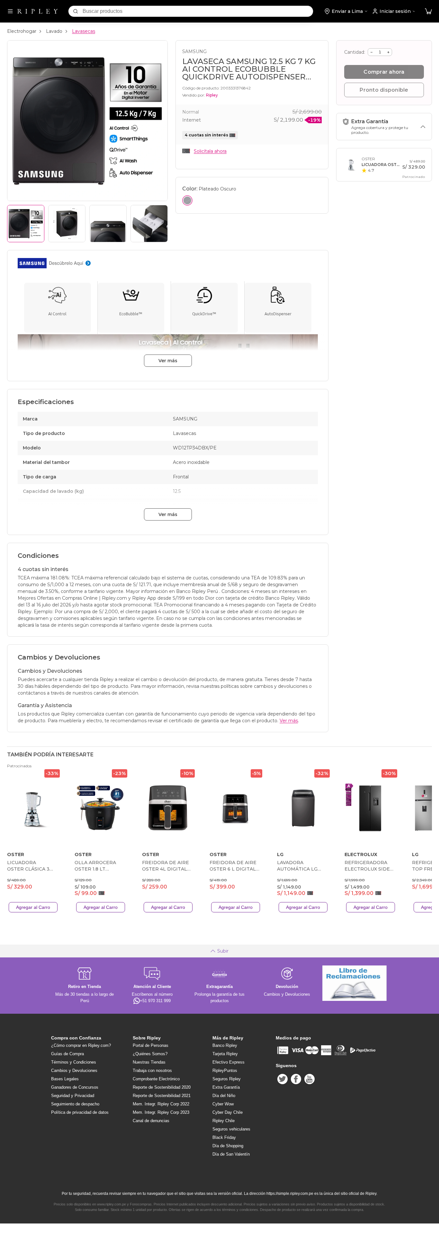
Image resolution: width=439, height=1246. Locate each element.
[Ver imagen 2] (66, 223)
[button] (428, 11)
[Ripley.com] (37, 11)
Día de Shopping (227, 1145)
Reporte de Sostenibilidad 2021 (162, 1095)
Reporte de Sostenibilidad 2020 (162, 1087)
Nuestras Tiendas (149, 1062)
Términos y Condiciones (73, 1062)
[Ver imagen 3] (108, 223)
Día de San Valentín (231, 1154)
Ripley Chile (223, 1120)
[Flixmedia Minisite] (168, 263)
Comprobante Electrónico (156, 1078)
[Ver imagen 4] (149, 223)
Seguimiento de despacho (75, 1104)
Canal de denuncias (151, 1120)
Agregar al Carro (33, 907)
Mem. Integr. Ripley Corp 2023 (161, 1112)
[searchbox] (198, 11)
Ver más (167, 361)
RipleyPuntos (224, 1070)
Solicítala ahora (210, 151)
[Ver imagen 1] (25, 223)
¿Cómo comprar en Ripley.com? (81, 1045)
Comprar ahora (383, 72)
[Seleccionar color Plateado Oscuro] (187, 200)
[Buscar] (75, 11)
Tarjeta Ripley (225, 1053)
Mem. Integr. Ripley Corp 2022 (161, 1104)
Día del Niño (223, 1095)
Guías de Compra (67, 1053)
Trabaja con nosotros (152, 1070)
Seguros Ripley (226, 1078)
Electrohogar (21, 31)
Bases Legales (65, 1078)
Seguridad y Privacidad (72, 1095)
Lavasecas (83, 31)
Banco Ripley (224, 1045)
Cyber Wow (223, 1104)
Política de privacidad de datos (80, 1112)
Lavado (54, 31)
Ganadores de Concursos (74, 1087)
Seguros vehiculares (231, 1129)
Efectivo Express (228, 1062)
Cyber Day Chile (227, 1112)
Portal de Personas (150, 1045)
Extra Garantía (226, 1087)
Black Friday (224, 1137)
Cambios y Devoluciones (74, 1070)
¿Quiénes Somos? (150, 1053)
